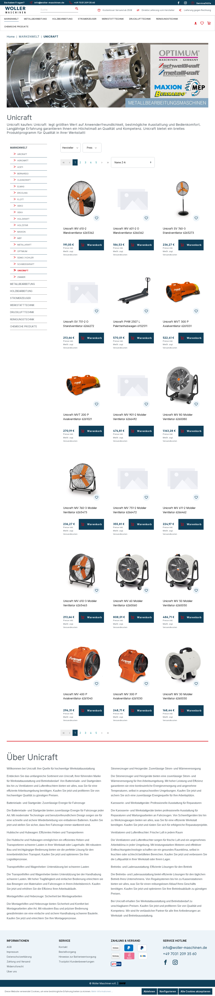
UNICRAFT (51, 36)
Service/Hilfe (203, 3)
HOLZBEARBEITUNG (21, 291)
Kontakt (63, 947)
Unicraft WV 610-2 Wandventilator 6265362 (78, 231)
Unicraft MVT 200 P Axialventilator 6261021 (77, 417)
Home (11, 36)
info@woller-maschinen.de (49, 2)
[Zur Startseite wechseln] (15, 10)
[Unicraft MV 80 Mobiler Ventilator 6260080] (182, 385)
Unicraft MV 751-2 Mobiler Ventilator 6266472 (129, 510)
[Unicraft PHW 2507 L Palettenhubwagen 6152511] (133, 292)
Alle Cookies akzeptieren (195, 991)
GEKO (20, 206)
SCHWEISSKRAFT (25, 264)
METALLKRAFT (24, 244)
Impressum (12, 951)
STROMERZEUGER (20, 298)
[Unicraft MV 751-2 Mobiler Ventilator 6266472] (133, 478)
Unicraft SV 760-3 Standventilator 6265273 (178, 231)
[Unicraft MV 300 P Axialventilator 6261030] (133, 664)
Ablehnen (149, 991)
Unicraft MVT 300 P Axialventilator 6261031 (177, 324)
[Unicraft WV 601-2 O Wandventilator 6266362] (133, 199)
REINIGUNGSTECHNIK (22, 319)
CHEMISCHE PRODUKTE (23, 326)
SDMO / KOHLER (25, 257)
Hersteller (68, 147)
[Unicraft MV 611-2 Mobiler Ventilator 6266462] (182, 478)
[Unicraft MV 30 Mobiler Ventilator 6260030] (182, 664)
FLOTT (20, 199)
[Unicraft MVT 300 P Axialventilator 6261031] (182, 292)
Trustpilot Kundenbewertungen (76, 961)
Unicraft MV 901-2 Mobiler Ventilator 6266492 (129, 417)
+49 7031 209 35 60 (84, 2)
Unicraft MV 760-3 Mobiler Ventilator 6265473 (80, 510)
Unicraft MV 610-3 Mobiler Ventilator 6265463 (80, 603)
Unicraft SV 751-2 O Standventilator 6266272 (78, 324)
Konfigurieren (168, 991)
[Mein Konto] (195, 23)
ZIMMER (21, 277)
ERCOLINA (22, 193)
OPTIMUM (22, 251)
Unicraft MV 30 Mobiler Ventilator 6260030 (177, 696)
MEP (19, 238)
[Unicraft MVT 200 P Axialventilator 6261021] (83, 385)
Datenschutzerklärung (19, 956)
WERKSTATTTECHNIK (22, 305)
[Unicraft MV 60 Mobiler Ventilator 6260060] (133, 571)
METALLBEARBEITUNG (22, 284)
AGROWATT (22, 160)
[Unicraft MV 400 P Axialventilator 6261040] (83, 664)
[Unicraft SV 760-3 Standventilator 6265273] (182, 199)
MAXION (21, 232)
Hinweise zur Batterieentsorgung (77, 956)
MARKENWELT (29, 36)
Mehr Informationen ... (102, 991)
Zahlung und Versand (18, 961)
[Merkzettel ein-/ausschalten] (96, 218)
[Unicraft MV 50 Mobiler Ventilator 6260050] (182, 571)
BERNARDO (23, 173)
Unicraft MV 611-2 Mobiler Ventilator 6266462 (179, 510)
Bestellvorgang (67, 951)
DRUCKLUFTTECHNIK (22, 312)
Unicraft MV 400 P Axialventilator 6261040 (78, 696)
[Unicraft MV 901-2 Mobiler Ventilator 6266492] (133, 385)
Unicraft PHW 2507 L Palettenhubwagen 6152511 (130, 324)
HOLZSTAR (22, 225)
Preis (90, 147)
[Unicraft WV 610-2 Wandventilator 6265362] (83, 199)
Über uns (12, 971)
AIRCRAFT (22, 154)
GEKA (20, 212)
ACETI (20, 167)
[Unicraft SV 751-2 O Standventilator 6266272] (83, 292)
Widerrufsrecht (15, 966)
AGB (9, 947)
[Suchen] (75, 8)
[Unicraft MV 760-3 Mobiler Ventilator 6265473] (83, 478)
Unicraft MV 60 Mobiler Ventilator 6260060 (128, 603)
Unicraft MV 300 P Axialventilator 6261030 (127, 696)
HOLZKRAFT (23, 219)
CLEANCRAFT (24, 180)
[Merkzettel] (202, 23)
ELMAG (20, 186)
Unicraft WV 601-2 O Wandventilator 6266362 (128, 231)
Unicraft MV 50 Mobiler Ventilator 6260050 (177, 603)
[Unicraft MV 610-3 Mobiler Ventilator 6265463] (83, 571)
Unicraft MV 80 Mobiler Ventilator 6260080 (177, 417)
